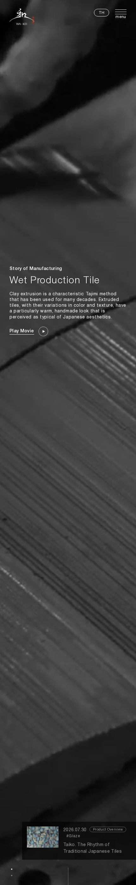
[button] (12, 869)
